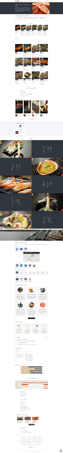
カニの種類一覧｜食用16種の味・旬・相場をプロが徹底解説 (27, 422)
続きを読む (18, 19)
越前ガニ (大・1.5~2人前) (18, 80)
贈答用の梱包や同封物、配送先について (37, 441)
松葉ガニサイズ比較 (41, 440)
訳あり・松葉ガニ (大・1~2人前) (39, 31)
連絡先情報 (43, 451)
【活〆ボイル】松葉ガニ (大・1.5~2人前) (23, 31)
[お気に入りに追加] (25, 33)
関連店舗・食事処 (29, 442)
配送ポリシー (35, 451)
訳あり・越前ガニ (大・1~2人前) (36, 67)
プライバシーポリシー (26, 451)
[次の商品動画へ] (46, 107)
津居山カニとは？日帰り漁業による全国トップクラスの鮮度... (35, 422)
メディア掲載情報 (41, 442)
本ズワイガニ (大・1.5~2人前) (34, 31)
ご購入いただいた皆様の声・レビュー (27, 440)
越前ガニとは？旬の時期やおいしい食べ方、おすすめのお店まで (20, 422)
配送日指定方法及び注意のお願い (23, 442)
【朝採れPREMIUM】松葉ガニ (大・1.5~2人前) (44, 81)
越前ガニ (16, 386)
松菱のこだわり (20, 440)
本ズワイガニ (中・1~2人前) (35, 80)
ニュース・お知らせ (36, 442)
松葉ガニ (16, 384)
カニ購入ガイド (37, 440)
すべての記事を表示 (31, 424)
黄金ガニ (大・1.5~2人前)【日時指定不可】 (17, 31)
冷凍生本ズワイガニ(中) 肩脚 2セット (27, 81)
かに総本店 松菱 (22, 451)
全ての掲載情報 (45, 337)
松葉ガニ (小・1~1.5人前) (28, 351)
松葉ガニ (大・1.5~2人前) (45, 31)
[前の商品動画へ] (16, 107)
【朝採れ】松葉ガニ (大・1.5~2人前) (28, 31)
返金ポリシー (30, 451)
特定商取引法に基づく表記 (39, 451)
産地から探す (33, 440)
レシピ (32, 442)
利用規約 (32, 451)
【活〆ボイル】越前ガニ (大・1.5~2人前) (43, 67)
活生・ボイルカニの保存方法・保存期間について (26, 441)
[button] (22, 1)
